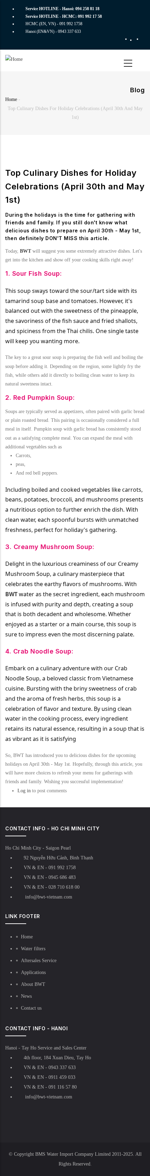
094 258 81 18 (87, 8)
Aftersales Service (39, 960)
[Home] (25, 59)
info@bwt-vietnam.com (48, 897)
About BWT (33, 984)
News (26, 996)
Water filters (33, 948)
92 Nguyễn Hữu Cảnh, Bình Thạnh (58, 857)
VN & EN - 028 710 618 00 (52, 887)
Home (11, 99)
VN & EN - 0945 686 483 (50, 877)
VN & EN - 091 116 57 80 (50, 1087)
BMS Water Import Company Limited (73, 1154)
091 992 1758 (70, 23)
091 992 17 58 (90, 16)
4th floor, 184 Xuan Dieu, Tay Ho (57, 1057)
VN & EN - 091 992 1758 (50, 867)
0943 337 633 (69, 31)
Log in (24, 790)
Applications (33, 972)
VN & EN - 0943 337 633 (50, 1067)
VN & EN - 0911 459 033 (49, 1077)
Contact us (31, 1008)
